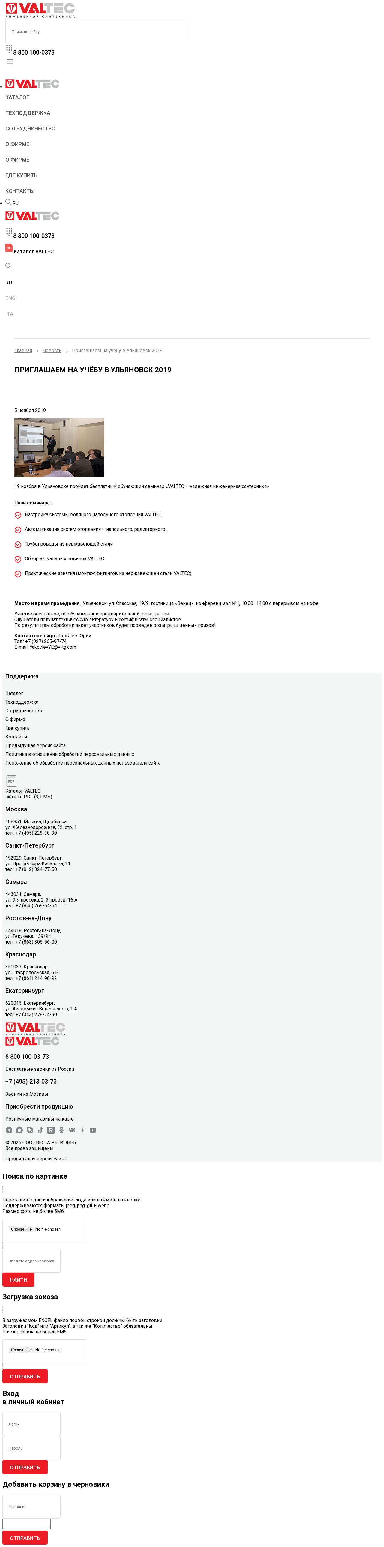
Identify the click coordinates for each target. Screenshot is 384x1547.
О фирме (17, 144)
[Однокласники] (61, 1132)
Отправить (25, 1377)
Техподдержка (27, 113)
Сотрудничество (30, 128)
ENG (10, 298)
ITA (9, 314)
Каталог (17, 97)
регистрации (155, 614)
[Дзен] (82, 1132)
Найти (18, 1280)
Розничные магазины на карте (39, 1119)
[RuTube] (51, 1132)
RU (16, 203)
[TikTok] (40, 1132)
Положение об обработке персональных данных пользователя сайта (82, 763)
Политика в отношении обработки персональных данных (69, 754)
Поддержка (22, 676)
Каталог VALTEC (33, 251)
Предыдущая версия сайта (35, 745)
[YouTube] (93, 1132)
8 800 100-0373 (34, 52)
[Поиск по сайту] (8, 203)
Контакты (19, 191)
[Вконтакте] (72, 1132)
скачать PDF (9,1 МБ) (28, 797)
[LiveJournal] (30, 1132)
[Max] (19, 1132)
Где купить (21, 175)
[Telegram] (9, 1132)
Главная (23, 350)
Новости (52, 350)
